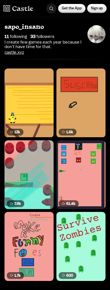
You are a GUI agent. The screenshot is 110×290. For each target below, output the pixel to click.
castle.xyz (14, 52)
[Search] (51, 8)
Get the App (72, 8)
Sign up (97, 8)
